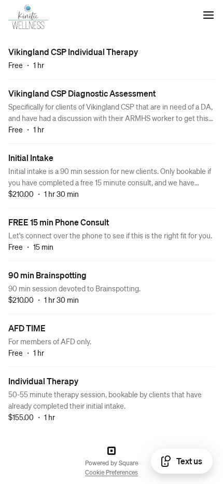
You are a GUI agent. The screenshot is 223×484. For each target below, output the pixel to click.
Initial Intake (30, 157)
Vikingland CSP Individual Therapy (73, 51)
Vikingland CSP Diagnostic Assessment (82, 93)
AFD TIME (27, 327)
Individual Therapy (43, 380)
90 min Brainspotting (47, 275)
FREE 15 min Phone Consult (58, 222)
